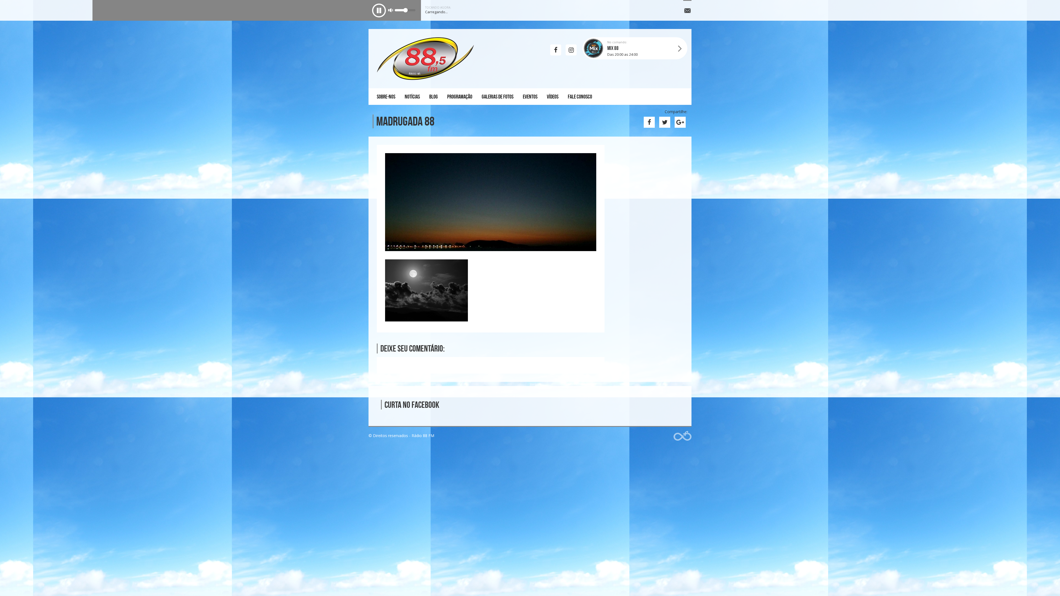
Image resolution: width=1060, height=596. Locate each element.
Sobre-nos (386, 97)
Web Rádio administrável (682, 436)
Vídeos (552, 97)
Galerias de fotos (497, 97)
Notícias (412, 97)
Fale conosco (580, 97)
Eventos (530, 97)
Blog (433, 97)
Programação (459, 97)
